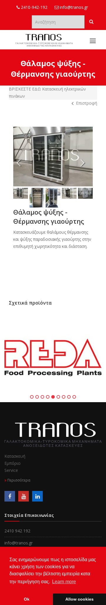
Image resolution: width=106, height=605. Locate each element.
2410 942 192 (17, 531)
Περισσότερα (18, 480)
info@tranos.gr (73, 7)
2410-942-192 (33, 7)
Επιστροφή (86, 103)
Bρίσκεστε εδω (25, 89)
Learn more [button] (64, 581)
